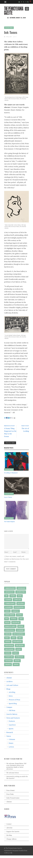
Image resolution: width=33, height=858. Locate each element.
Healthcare (15, 622)
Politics (7, 653)
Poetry (18, 649)
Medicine (7, 634)
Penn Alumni (10, 790)
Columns (12, 739)
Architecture (20, 592)
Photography (9, 649)
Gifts (21, 618)
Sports (11, 729)
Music (7, 637)
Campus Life (17, 599)
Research (9, 732)
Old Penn (12, 710)
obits (20, 637)
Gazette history (11, 714)
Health (7, 622)
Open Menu (5, 2)
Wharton (8, 664)
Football (13, 618)
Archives (9, 681)
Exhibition (15, 611)
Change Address (11, 839)
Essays (11, 743)
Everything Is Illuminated (11, 473)
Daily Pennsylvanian (12, 798)
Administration (10, 588)
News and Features (13, 718)
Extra (11, 696)
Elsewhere (8, 607)
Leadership (20, 630)
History (20, 626)
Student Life (9, 657)
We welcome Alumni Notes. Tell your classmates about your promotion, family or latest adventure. (16, 766)
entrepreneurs (19, 607)
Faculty (19, 614)
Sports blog (13, 703)
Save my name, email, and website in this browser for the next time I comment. (16, 559)
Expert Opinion (9, 614)
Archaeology (9, 592)
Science (15, 653)
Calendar (8, 599)
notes (13, 637)
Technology (19, 657)
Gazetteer (12, 725)
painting (7, 641)
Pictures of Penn (14, 700)
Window (16, 664)
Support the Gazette (12, 831)
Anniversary (21, 588)
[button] (30, 2)
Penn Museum (9, 645)
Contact (8, 824)
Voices (8, 736)
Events (7, 611)
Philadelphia (20, 645)
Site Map (9, 835)
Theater (17, 660)
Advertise (9, 828)
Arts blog (12, 692)
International (9, 630)
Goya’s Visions (8, 497)
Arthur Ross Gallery (10, 442)
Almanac (9, 802)
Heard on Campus (10, 626)
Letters (11, 747)
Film (6, 618)
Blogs (8, 689)
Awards (12, 595)
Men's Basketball (18, 634)
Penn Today (10, 794)
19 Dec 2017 (9, 36)
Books (20, 595)
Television (8, 660)
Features (12, 721)
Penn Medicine (17, 641)
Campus (9, 707)
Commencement (9, 603)
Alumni (9, 678)
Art (6, 595)
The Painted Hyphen (9, 521)
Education (21, 603)
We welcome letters (12, 773)
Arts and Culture (9, 27)
